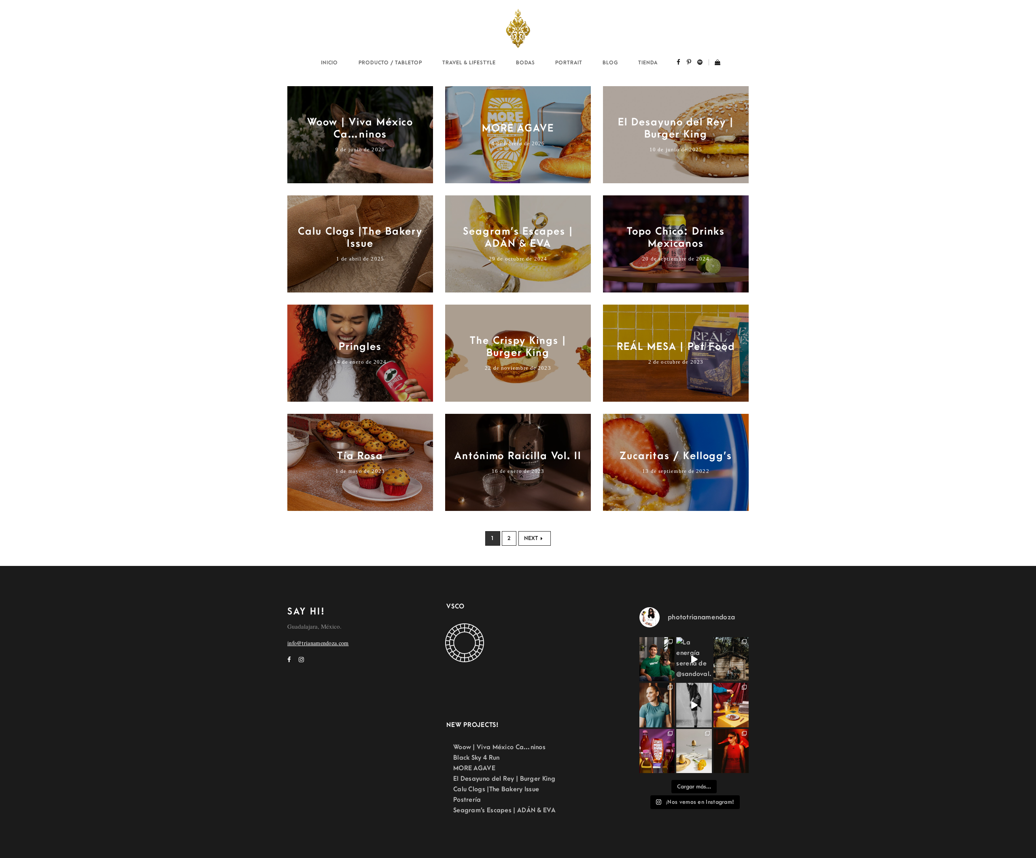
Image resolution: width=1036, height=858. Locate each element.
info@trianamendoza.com (318, 643)
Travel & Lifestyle (468, 63)
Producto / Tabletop (390, 63)
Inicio (329, 63)
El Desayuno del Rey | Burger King (504, 778)
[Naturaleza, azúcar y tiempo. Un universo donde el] (693, 751)
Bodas (525, 63)
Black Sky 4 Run (476, 757)
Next (531, 538)
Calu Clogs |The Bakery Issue (496, 789)
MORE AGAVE (474, 768)
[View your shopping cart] (714, 63)
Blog (610, 63)
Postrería (467, 799)
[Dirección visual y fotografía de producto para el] (657, 751)
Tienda (648, 63)
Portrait (568, 63)
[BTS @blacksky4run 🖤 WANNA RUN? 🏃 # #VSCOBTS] (693, 705)
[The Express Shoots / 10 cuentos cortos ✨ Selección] (731, 659)
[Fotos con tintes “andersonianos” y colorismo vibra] (731, 705)
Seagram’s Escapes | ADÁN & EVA (504, 810)
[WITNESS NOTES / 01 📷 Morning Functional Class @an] (657, 705)
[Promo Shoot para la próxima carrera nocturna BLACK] (731, 751)
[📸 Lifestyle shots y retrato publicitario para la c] (657, 659)
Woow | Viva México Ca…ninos (499, 747)
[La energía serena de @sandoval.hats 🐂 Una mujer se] (693, 659)
